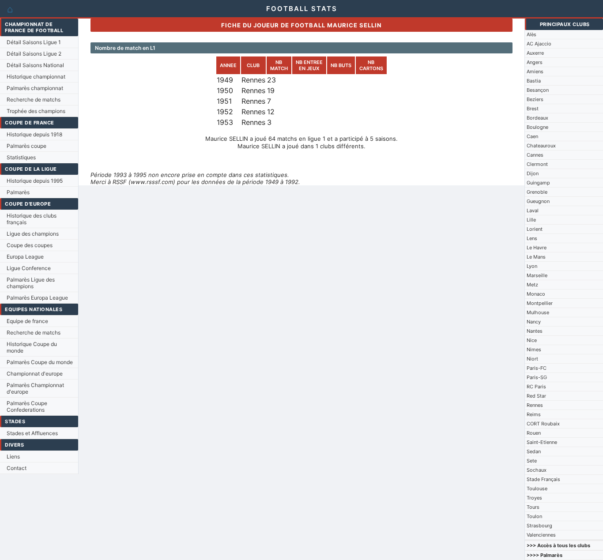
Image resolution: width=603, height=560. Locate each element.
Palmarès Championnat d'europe (35, 388)
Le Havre (536, 247)
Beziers (535, 99)
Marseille (537, 275)
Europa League (25, 256)
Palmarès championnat (35, 88)
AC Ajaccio (539, 44)
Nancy (534, 322)
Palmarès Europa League (37, 297)
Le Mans (536, 257)
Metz (532, 285)
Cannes (535, 155)
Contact (16, 468)
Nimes (534, 349)
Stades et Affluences (32, 433)
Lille (531, 220)
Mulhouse (538, 312)
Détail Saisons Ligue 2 (34, 53)
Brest (533, 108)
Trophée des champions (36, 111)
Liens (13, 456)
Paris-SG (537, 377)
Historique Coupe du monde (32, 347)
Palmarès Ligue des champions (31, 282)
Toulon (534, 516)
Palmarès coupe (26, 146)
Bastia (534, 81)
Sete (532, 461)
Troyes (534, 498)
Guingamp (538, 183)
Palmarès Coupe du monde (40, 362)
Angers (535, 62)
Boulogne (537, 127)
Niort (532, 359)
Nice (532, 340)
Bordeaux (537, 118)
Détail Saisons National (35, 65)
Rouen (534, 433)
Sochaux (536, 470)
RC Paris (536, 386)
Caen (532, 136)
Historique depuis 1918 (34, 134)
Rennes (535, 405)
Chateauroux (541, 146)
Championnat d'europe (35, 373)
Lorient (535, 229)
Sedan (534, 451)
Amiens (535, 71)
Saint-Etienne (542, 442)
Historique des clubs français (32, 219)
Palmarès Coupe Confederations (27, 406)
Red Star (536, 396)
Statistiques (21, 157)
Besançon (538, 90)
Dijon (533, 173)
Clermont (537, 164)
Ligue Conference (29, 268)
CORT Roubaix (543, 424)
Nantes (535, 331)
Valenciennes (541, 535)
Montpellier (540, 303)
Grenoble (537, 192)
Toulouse (537, 488)
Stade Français (543, 479)
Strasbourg (539, 525)
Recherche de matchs (33, 99)
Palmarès (18, 192)
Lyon (532, 266)
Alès (531, 34)
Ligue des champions (33, 233)
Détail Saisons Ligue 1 (34, 42)
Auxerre (535, 53)
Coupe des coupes (30, 245)
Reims (534, 414)
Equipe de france (27, 321)
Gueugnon (538, 201)
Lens (532, 238)
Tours (533, 507)
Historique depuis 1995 (35, 180)
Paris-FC (536, 368)
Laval (533, 210)
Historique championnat (36, 76)
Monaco (536, 294)
